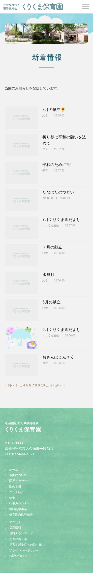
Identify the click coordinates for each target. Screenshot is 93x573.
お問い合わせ (18, 556)
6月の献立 (51, 302)
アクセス (15, 522)
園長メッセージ (19, 481)
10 (43, 385)
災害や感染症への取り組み (27, 544)
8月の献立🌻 (53, 109)
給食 (45, 115)
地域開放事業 (18, 509)
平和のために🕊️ (56, 164)
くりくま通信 (50, 225)
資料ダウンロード (21, 533)
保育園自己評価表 (21, 515)
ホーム (13, 469)
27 (52, 385)
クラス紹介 (16, 492)
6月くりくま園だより (61, 329)
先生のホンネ (18, 539)
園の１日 (15, 486)
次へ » (60, 385)
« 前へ (10, 385)
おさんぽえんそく (58, 357)
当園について (18, 475)
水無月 (48, 274)
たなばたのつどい (58, 192)
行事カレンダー (19, 503)
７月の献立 (52, 247)
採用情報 (15, 527)
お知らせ (47, 197)
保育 (45, 149)
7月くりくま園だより (61, 219)
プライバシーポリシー (24, 550)
